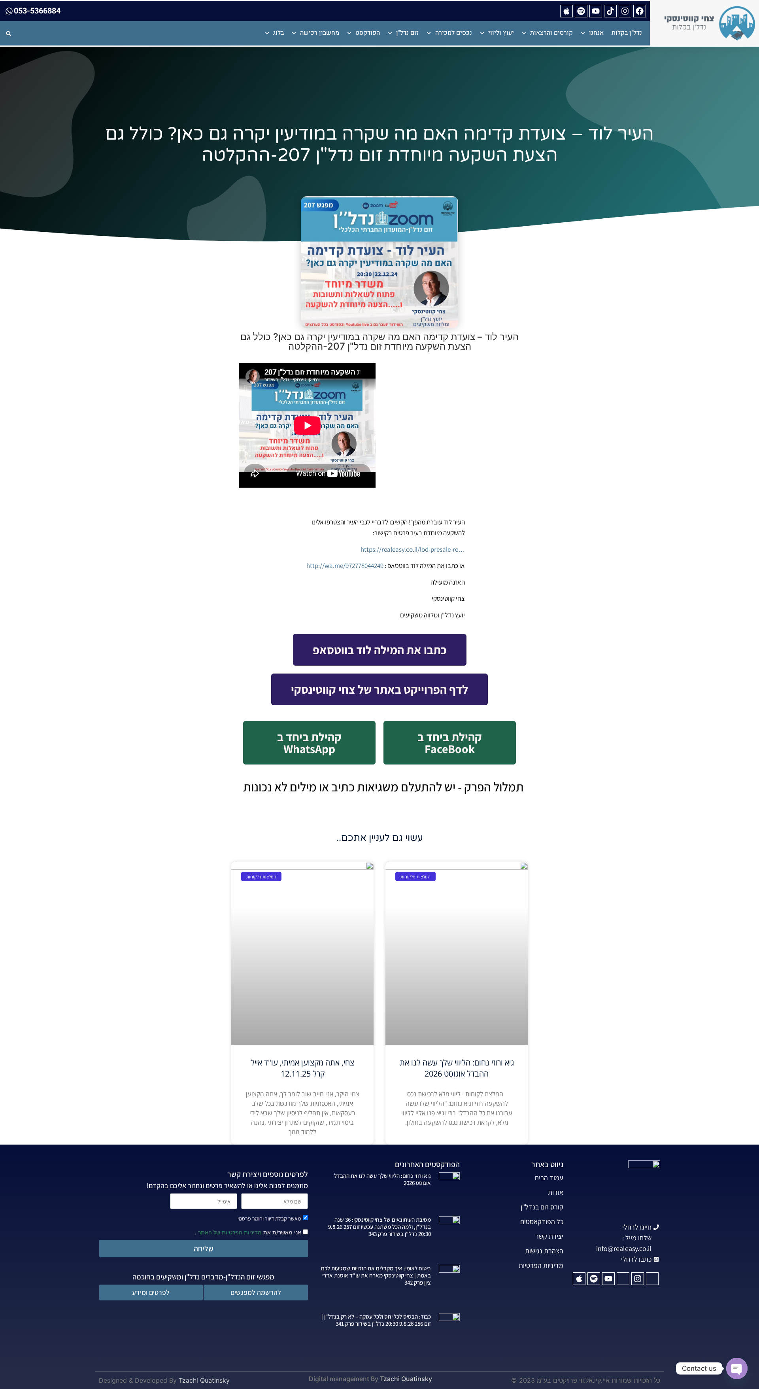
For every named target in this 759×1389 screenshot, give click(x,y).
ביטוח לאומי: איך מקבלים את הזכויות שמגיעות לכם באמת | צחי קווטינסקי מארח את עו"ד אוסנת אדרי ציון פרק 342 (376, 1275)
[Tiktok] (610, 11)
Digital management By (343, 1379)
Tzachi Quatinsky (406, 1379)
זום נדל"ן (407, 33)
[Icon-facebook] (652, 1278)
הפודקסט (367, 33)
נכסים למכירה (453, 33)
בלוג (278, 33)
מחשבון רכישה (319, 33)
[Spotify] (581, 11)
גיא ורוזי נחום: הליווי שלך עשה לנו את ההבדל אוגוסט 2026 (457, 1068)
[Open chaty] (737, 1368)
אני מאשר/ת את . (249, 1231)
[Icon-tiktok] (623, 1278)
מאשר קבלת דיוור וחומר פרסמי (269, 1218)
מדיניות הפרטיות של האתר (229, 1232)
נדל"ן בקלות (627, 33)
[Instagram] (625, 11)
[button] (8, 33)
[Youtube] (595, 11)
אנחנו (596, 33)
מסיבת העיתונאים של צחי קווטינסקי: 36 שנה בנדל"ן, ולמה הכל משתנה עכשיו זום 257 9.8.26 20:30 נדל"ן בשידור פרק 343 (379, 1227)
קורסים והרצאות (551, 33)
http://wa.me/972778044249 (344, 565)
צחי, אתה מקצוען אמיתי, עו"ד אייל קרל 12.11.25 (302, 1068)
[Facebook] (639, 11)
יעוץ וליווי (501, 33)
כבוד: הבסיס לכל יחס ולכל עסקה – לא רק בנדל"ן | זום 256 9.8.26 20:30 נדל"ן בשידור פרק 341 (376, 1320)
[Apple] (566, 11)
